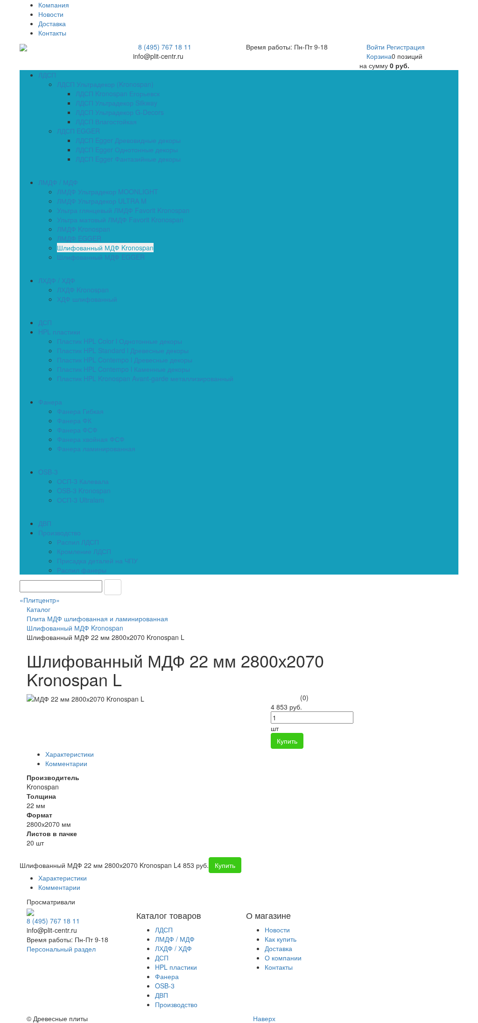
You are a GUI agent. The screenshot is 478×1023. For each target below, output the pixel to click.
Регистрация (406, 46)
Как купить (280, 939)
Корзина (379, 56)
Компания (53, 4)
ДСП (162, 957)
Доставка (52, 23)
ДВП (161, 995)
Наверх (263, 1018)
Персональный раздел (61, 948)
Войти (376, 46)
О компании (283, 957)
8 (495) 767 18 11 (164, 46)
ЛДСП (164, 929)
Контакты (52, 32)
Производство (176, 1004)
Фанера (167, 976)
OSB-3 (165, 985)
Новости (50, 14)
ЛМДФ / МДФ (175, 939)
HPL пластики (176, 967)
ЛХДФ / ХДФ (173, 948)
